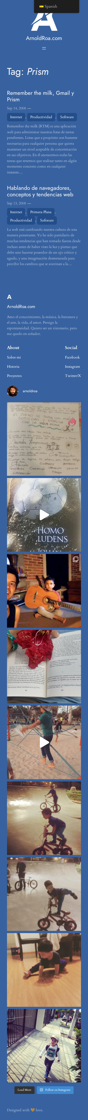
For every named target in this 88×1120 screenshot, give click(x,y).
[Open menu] (44, 48)
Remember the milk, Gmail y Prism (40, 96)
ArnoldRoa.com (44, 38)
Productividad (41, 117)
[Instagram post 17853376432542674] (44, 515)
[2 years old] (44, 894)
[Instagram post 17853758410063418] (44, 970)
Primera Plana (40, 212)
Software (67, 117)
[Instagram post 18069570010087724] (44, 439)
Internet (16, 117)
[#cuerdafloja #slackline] (44, 742)
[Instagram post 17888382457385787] (44, 591)
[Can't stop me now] (44, 818)
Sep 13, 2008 (16, 203)
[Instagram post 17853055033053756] (44, 1046)
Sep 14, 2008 (16, 108)
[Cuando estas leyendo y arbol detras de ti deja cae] (44, 667)
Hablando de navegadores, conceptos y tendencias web (40, 191)
